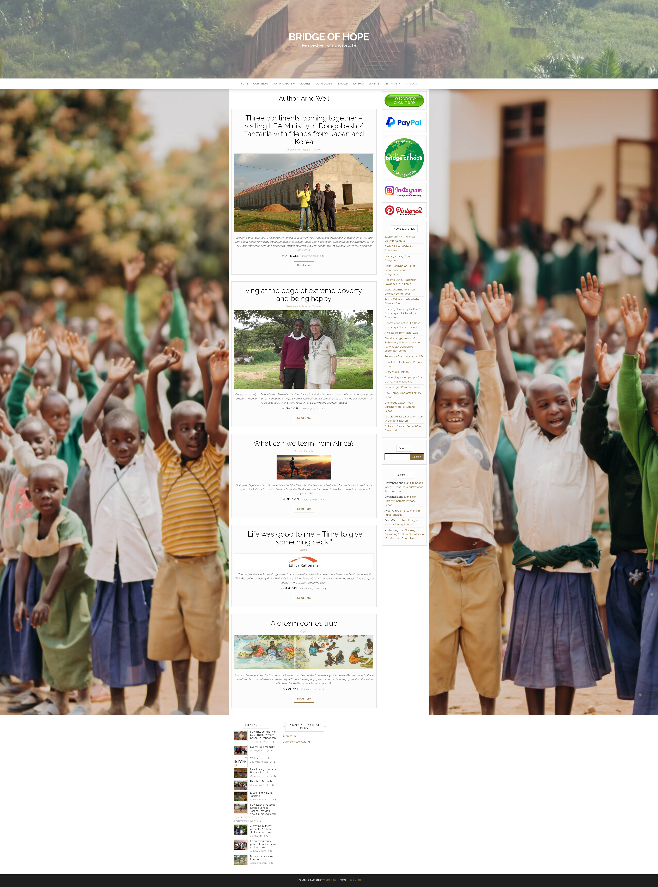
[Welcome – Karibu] (241, 761)
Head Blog (354, 879)
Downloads (324, 83)
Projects (306, 149)
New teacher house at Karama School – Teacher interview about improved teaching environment (255, 811)
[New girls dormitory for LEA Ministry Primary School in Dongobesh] (241, 735)
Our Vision (260, 83)
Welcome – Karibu (261, 758)
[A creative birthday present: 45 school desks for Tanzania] (241, 829)
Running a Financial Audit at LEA (404, 356)
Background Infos (351, 83)
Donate (374, 83)
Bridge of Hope (329, 37)
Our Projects (283, 83)
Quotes (305, 83)
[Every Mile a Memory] (241, 750)
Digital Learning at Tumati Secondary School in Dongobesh (400, 270)
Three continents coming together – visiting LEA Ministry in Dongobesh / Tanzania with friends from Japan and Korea (304, 130)
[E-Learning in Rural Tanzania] (241, 796)
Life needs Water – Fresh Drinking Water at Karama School (400, 406)
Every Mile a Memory (397, 371)
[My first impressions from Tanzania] (241, 859)
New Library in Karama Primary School (400, 501)
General (298, 451)
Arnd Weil (292, 255)
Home (244, 83)
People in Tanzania (261, 781)
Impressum (289, 736)
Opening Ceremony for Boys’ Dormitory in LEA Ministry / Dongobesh (402, 313)
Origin (303, 631)
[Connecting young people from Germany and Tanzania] (241, 844)
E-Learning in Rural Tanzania (402, 387)
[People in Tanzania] (241, 784)
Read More (304, 265)
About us (391, 83)
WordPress (329, 879)
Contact (411, 83)
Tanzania (316, 149)
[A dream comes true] (304, 652)
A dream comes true (304, 623)
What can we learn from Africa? (304, 443)
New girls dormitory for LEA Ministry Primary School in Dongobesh (263, 734)
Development (293, 149)
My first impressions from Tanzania (261, 858)
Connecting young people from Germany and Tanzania (263, 844)
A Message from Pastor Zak (401, 332)
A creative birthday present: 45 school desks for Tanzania (261, 829)
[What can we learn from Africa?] (304, 467)
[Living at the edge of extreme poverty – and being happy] (304, 349)
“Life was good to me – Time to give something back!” (303, 538)
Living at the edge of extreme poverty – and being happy (304, 294)
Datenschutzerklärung (296, 741)
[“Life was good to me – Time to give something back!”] (304, 561)
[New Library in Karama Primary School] (241, 772)
